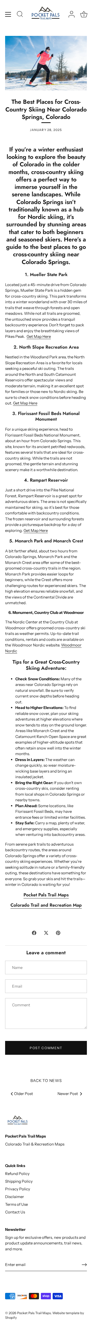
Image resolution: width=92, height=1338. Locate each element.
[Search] (20, 15)
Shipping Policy (19, 1181)
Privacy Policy (17, 1189)
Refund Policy (17, 1173)
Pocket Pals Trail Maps (34, 1313)
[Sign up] (84, 1264)
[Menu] (8, 14)
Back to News (46, 1080)
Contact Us (15, 1212)
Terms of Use (16, 1204)
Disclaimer (14, 1196)
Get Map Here (39, 336)
